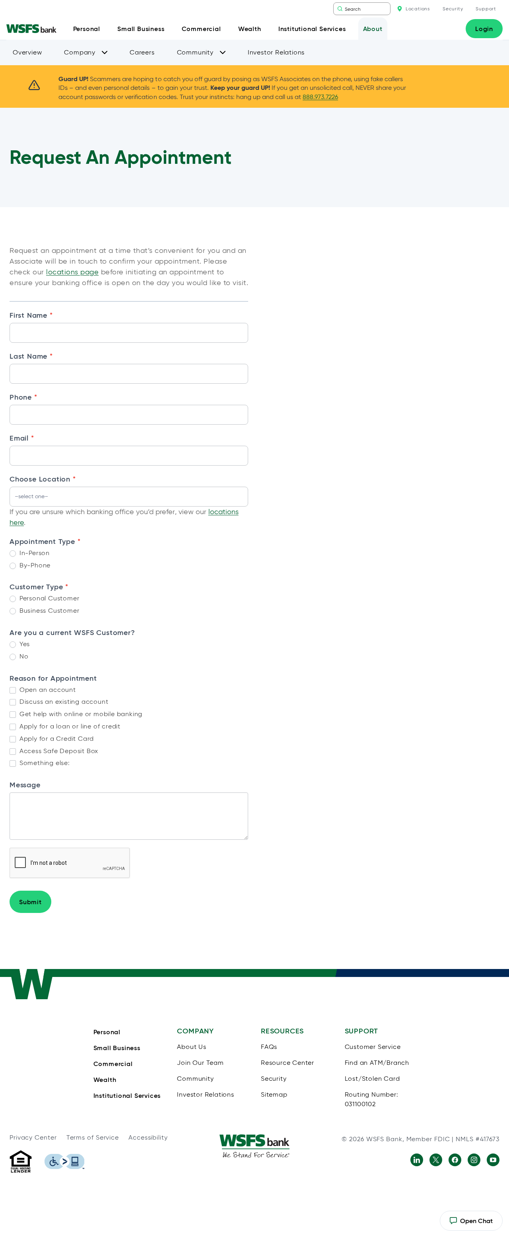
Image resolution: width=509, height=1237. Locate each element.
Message (25, 785)
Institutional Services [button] (312, 29)
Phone (23, 397)
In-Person (33, 553)
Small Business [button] (140, 29)
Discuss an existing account (62, 701)
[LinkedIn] (416, 1159)
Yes (23, 644)
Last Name (31, 356)
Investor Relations (276, 52)
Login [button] (484, 29)
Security (453, 9)
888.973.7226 (320, 97)
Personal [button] (86, 29)
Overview (27, 52)
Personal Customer (48, 598)
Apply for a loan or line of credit (68, 726)
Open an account (46, 689)
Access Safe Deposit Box (57, 751)
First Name (31, 315)
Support (486, 9)
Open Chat (471, 1224)
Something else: (43, 763)
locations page (72, 272)
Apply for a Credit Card (55, 738)
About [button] (373, 29)
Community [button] (195, 52)
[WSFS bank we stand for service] (254, 1145)
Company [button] (79, 52)
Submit (30, 902)
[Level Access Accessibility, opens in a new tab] (64, 1161)
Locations (418, 9)
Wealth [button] (249, 29)
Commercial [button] (201, 29)
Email (22, 438)
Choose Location (43, 479)
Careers (142, 52)
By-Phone (34, 565)
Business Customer (48, 610)
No (22, 656)
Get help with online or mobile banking (79, 714)
